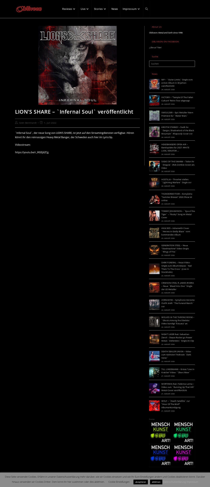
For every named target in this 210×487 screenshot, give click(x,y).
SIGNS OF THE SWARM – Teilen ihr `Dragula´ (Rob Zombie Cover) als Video (177, 164)
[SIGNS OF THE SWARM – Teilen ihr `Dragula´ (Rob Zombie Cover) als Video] (154, 166)
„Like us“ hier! (155, 47)
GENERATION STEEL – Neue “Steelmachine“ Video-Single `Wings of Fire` (175, 248)
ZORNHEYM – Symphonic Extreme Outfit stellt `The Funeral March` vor (177, 303)
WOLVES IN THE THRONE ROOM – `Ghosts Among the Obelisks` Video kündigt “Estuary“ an (177, 320)
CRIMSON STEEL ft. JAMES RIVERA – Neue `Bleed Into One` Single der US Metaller (177, 286)
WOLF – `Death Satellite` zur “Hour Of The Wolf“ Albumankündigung (175, 404)
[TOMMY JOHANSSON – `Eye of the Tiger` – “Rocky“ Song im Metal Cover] (154, 215)
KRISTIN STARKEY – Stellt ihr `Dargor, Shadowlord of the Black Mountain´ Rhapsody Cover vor (177, 130)
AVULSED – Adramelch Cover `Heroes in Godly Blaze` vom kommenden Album (175, 231)
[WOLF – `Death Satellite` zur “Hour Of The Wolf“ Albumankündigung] (154, 405)
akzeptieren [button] (140, 482)
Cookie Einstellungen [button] (119, 481)
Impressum (192, 481)
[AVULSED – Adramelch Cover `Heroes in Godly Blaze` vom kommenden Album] (154, 233)
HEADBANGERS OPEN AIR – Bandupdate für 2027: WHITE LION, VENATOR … (175, 147)
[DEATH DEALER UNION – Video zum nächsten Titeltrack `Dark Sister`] (154, 356)
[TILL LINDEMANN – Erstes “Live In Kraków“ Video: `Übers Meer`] (154, 372)
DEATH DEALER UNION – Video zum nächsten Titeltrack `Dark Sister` (176, 354)
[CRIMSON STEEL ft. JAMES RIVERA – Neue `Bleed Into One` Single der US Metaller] (154, 287)
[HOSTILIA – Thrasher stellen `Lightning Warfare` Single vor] (154, 182)
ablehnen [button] (156, 482)
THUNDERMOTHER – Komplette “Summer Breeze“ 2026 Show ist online (176, 197)
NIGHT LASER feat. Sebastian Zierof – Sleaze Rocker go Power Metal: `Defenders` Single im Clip (177, 337)
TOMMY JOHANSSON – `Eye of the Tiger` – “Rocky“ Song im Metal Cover (178, 214)
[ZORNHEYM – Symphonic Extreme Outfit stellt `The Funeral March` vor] (154, 304)
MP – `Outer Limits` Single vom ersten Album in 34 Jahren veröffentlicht (177, 82)
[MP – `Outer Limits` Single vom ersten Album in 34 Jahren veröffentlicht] (154, 84)
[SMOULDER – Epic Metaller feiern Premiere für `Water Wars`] (154, 115)
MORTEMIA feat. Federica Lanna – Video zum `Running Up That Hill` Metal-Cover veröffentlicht (178, 387)
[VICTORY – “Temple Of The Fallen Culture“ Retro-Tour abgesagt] (154, 100)
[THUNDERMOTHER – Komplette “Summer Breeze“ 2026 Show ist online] (154, 198)
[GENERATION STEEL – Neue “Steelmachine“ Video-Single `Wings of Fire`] (154, 250)
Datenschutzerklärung (174, 481)
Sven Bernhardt (28, 122)
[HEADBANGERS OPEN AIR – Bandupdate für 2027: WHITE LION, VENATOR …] (154, 149)
